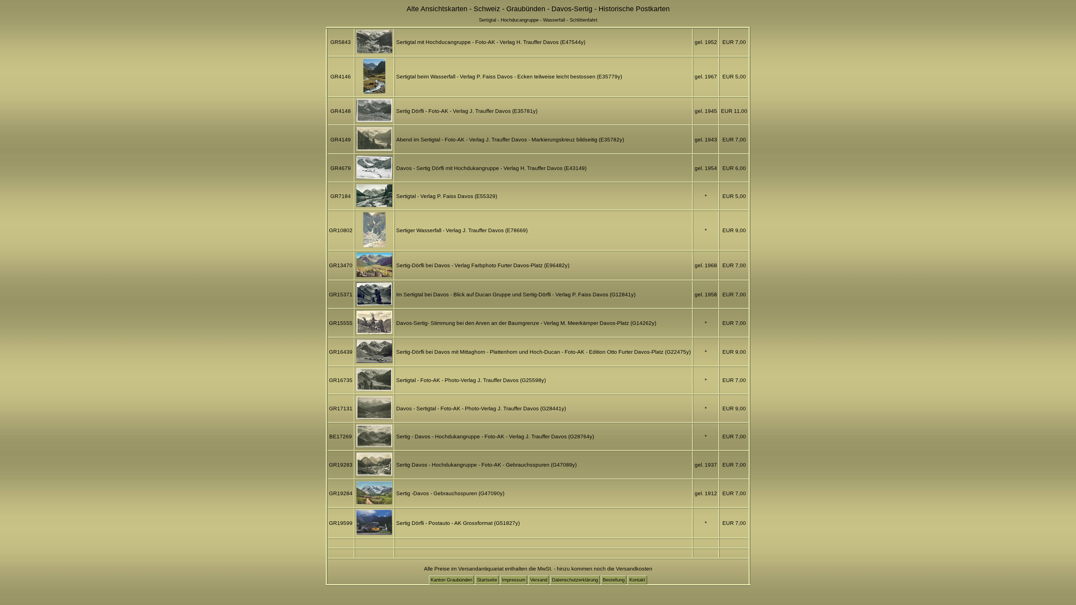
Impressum (513, 580)
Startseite (487, 580)
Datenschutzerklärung (575, 580)
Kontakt (637, 580)
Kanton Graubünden (451, 580)
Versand (538, 580)
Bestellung (614, 580)
